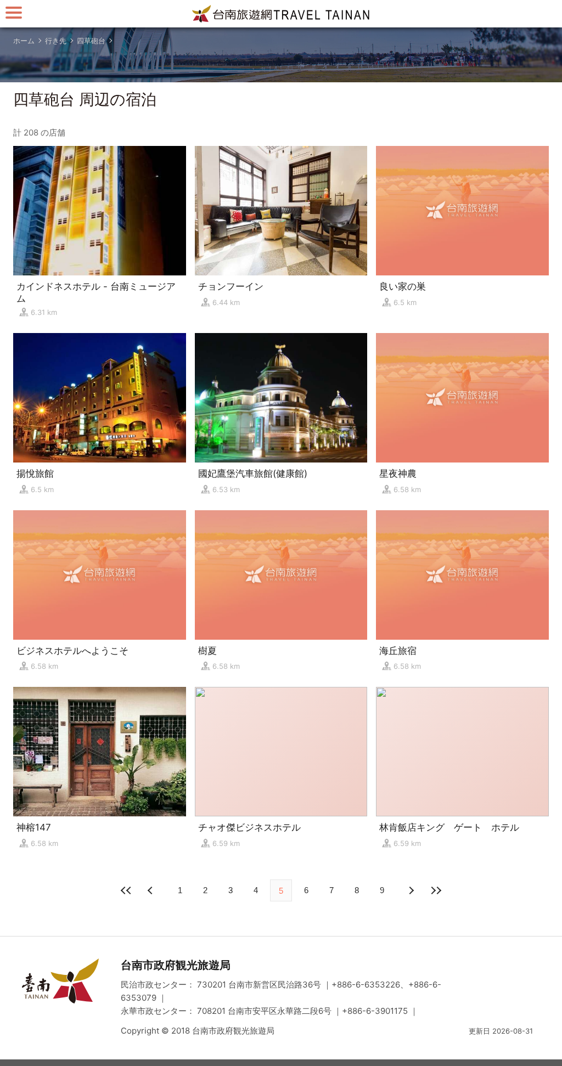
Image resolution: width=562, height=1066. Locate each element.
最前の (126, 890)
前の (411, 890)
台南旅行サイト (281, 13)
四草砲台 (91, 40)
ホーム (24, 40)
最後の (436, 890)
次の (151, 890)
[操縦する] (13, 12)
